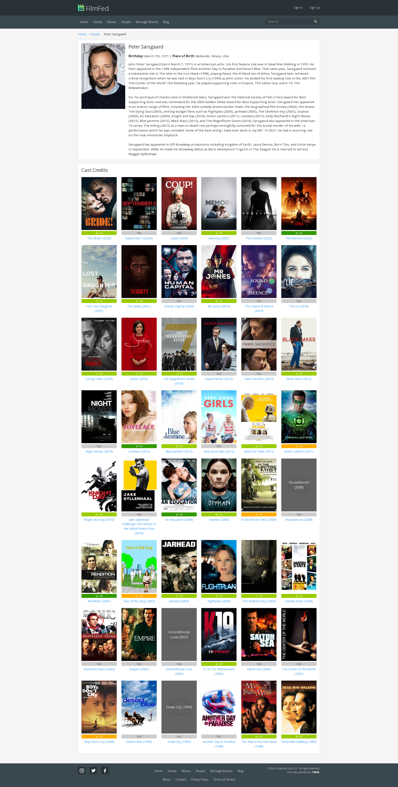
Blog (166, 22)
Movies (111, 22)
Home (84, 22)
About (167, 779)
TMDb (315, 772)
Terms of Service (224, 779)
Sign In (298, 8)
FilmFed (96, 8)
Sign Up (315, 8)
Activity (97, 22)
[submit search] (315, 22)
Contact (181, 779)
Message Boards (147, 22)
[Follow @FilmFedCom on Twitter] (93, 770)
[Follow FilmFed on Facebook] (105, 770)
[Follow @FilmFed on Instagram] (81, 770)
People (126, 22)
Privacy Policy (199, 779)
